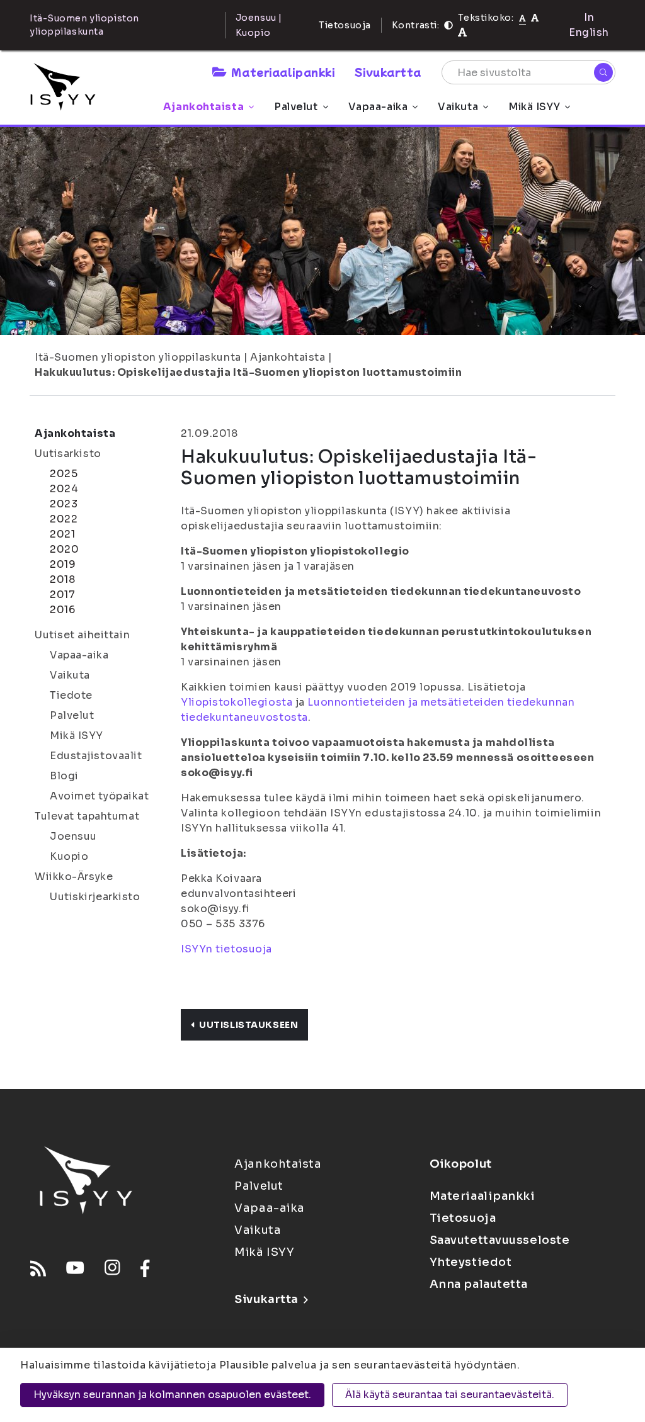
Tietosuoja (345, 25)
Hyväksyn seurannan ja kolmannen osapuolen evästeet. (172, 1394)
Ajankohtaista (203, 106)
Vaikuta (458, 106)
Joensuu (73, 836)
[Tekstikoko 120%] (462, 32)
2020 (64, 549)
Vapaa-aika (378, 106)
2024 (64, 488)
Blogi (64, 775)
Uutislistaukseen (248, 1024)
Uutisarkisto (68, 453)
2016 (62, 609)
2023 (63, 504)
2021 (62, 534)
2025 (63, 473)
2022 (63, 519)
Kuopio (69, 856)
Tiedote (71, 695)
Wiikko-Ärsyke (74, 876)
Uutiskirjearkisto (95, 896)
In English (589, 25)
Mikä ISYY (534, 106)
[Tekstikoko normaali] (522, 18)
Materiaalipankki (282, 71)
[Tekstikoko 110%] (535, 17)
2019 (63, 564)
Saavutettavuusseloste (500, 1240)
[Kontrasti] (448, 25)
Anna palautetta (479, 1284)
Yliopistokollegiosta (236, 702)
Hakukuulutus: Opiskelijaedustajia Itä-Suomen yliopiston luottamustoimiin (248, 372)
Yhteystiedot (471, 1262)
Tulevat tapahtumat (87, 816)
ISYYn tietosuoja (226, 949)
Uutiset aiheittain (82, 634)
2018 (62, 579)
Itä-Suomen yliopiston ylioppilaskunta (138, 357)
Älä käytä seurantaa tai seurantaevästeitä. (449, 1394)
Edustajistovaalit (96, 755)
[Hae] (603, 72)
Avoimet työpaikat (99, 796)
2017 (62, 594)
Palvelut (295, 106)
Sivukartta (388, 71)
